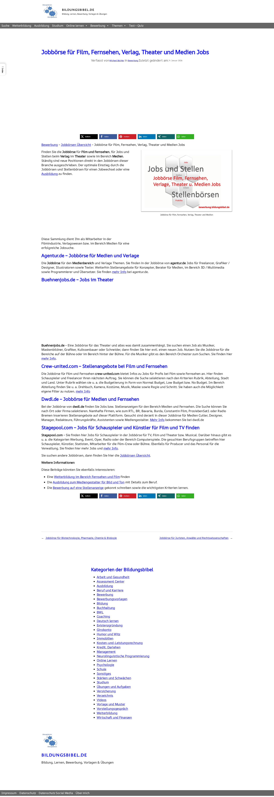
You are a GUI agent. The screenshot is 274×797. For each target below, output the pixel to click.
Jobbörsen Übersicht (76, 145)
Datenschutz (27, 793)
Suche (5, 25)
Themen (117, 25)
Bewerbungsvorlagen (112, 599)
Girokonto (104, 630)
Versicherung (106, 691)
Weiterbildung (21, 25)
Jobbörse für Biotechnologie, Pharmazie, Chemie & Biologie (81, 538)
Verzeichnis (105, 695)
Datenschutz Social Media (56, 793)
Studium (57, 25)
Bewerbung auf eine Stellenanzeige (78, 488)
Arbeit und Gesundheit (113, 577)
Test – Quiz (136, 25)
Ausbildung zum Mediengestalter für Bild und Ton (88, 482)
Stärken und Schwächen (114, 678)
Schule (101, 669)
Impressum (9, 793)
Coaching (103, 616)
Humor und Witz (108, 634)
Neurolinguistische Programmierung (123, 656)
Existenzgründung (110, 625)
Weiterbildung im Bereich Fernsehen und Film (87, 477)
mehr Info (119, 272)
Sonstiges (104, 673)
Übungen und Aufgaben (114, 687)
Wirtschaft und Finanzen (114, 717)
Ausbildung (41, 25)
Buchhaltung (106, 608)
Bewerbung (97, 25)
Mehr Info (157, 420)
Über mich (82, 793)
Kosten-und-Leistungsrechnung (120, 643)
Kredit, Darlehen (108, 647)
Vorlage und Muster (111, 704)
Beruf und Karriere (110, 590)
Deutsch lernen (108, 621)
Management (106, 651)
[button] (89, 136)
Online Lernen (107, 660)
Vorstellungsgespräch (112, 708)
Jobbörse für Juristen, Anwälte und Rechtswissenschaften (193, 538)
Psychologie (105, 665)
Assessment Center (110, 581)
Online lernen (75, 25)
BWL (100, 612)
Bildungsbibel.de (78, 10)
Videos (102, 700)
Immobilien (105, 638)
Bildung (102, 603)
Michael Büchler (116, 60)
